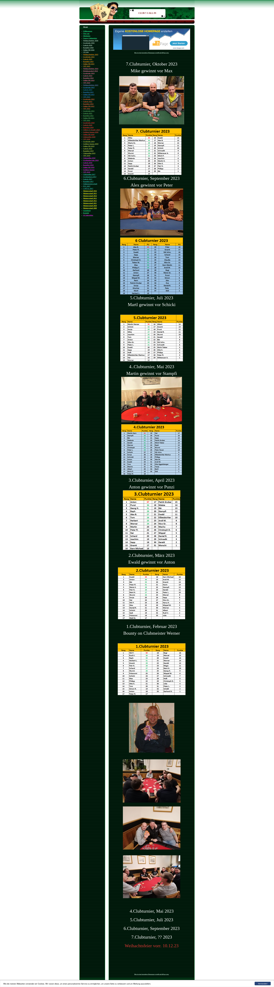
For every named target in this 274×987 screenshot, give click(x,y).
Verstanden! (262, 983)
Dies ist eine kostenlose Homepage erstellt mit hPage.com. (151, 53)
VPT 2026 (86, 52)
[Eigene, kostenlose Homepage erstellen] (151, 49)
